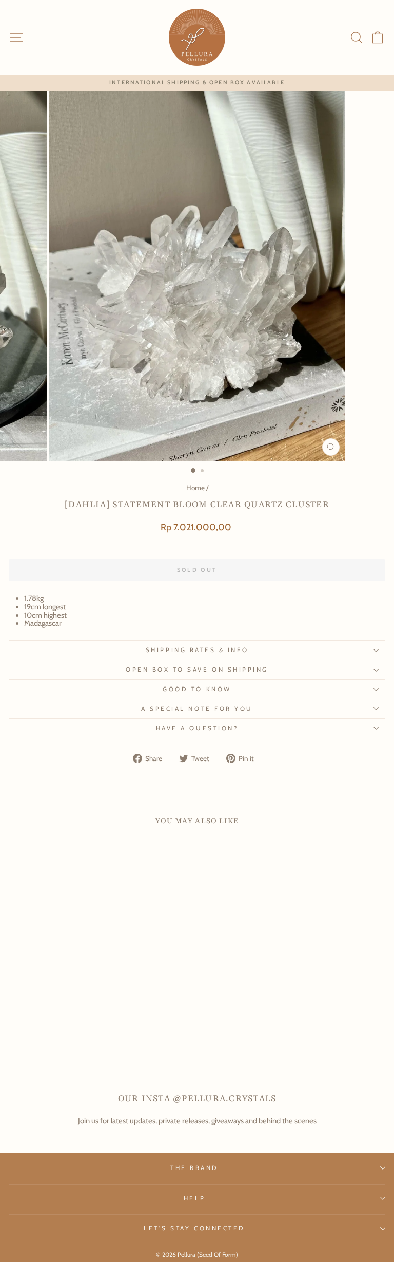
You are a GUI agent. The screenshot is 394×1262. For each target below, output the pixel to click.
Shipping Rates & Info (197, 650)
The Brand (194, 1168)
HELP (194, 1198)
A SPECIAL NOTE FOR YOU (197, 708)
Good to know (197, 689)
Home (195, 488)
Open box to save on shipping (197, 669)
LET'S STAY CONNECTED (194, 1228)
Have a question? (197, 728)
